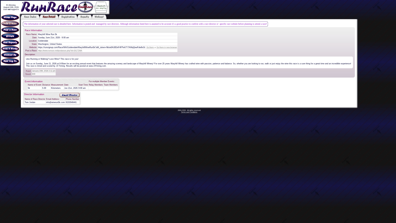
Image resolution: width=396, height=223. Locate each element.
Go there (150, 47)
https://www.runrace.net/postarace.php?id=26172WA (60, 51)
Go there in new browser (167, 47)
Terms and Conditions (189, 112)
